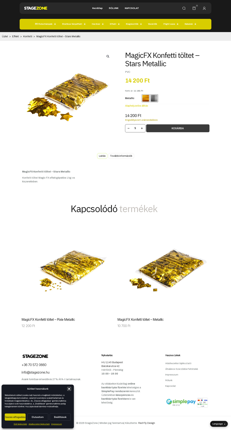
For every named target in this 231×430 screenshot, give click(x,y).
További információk (121, 156)
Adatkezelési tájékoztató (39, 424)
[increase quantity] (142, 128)
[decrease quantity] (128, 128)
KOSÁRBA (178, 128)
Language (219, 423)
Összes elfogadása (15, 417)
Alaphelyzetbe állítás (136, 105)
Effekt (15, 36)
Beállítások (60, 417)
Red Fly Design (146, 423)
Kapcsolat (170, 386)
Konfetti (27, 36)
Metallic (129, 98)
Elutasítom (38, 417)
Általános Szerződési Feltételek (181, 369)
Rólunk (168, 380)
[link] (68, 269)
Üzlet (5, 36)
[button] (69, 388)
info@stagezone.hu (36, 372)
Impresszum (56, 424)
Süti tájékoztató (20, 424)
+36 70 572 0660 (34, 365)
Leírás (102, 156)
